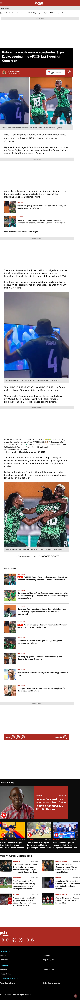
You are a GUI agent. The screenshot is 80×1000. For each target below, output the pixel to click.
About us (3, 970)
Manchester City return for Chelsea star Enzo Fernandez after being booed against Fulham (67, 885)
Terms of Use (48, 970)
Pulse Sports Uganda (51, 983)
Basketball (4, 960)
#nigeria (13, 447)
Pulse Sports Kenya (7, 983)
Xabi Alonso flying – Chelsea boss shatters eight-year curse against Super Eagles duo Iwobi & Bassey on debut (25, 868)
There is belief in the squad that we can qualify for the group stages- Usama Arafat (39, 845)
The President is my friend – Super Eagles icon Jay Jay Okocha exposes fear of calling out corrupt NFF (25, 885)
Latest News (4, 8)
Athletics (46, 956)
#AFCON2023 (38, 442)
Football (6, 13)
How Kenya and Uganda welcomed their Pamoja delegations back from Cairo (65, 845)
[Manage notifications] (75, 996)
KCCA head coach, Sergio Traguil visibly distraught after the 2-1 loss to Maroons (12, 845)
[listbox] (40, 836)
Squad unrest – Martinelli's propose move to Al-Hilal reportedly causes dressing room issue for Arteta (24, 901)
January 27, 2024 (38, 452)
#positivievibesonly (41, 447)
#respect (29, 447)
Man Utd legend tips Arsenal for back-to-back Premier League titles (67, 900)
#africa (7, 447)
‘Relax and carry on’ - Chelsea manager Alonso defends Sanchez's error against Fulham (66, 868)
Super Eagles (18, 878)
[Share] (69, 72)
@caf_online (61, 444)
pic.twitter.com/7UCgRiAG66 (15, 449)
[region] (40, 836)
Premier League (61, 861)
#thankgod (21, 447)
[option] (12, 836)
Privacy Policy (5, 974)
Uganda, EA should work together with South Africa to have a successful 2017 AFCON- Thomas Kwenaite (51, 804)
